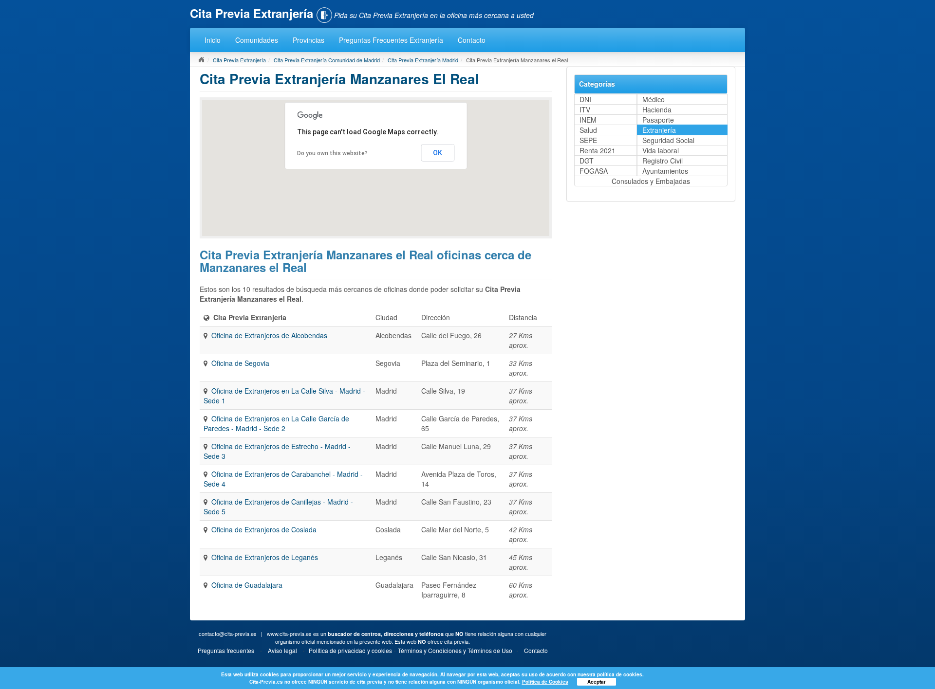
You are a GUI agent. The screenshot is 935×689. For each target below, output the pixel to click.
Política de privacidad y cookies (350, 650)
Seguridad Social (668, 140)
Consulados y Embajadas (651, 181)
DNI (585, 99)
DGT (587, 160)
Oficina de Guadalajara (246, 585)
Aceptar (596, 681)
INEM (588, 120)
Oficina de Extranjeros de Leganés (264, 557)
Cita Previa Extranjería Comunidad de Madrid (327, 60)
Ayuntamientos (665, 171)
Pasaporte (658, 120)
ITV (585, 109)
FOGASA (594, 171)
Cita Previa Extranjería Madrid (423, 60)
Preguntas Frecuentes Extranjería (391, 40)
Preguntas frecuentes (226, 650)
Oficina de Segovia (240, 363)
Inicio (213, 40)
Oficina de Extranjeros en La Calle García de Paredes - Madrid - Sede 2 (276, 423)
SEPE (588, 140)
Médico (653, 99)
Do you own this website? (332, 153)
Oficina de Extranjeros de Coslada (264, 529)
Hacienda (657, 109)
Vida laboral (660, 150)
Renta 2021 (598, 150)
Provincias (308, 40)
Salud (588, 130)
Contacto (472, 40)
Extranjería (659, 130)
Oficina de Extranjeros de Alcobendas (269, 335)
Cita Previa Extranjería (239, 60)
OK (437, 153)
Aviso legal (282, 650)
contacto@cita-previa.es (228, 633)
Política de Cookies (545, 681)
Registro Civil (662, 160)
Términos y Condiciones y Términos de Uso (455, 650)
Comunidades (256, 40)
